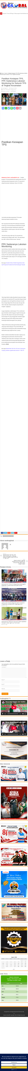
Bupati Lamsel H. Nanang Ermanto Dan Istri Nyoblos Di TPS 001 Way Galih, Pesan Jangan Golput (18, 561)
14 (18, 963)
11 (6, 963)
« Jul (13, 969)
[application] (14, 707)
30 (25, 966)
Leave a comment (6, 91)
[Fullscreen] (25, 713)
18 (6, 964)
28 (18, 966)
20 (14, 964)
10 (3, 963)
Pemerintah (8, 89)
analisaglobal (5, 88)
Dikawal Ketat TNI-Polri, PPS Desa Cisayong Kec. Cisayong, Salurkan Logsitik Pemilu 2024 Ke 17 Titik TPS (10, 556)
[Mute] (23, 713)
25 (6, 966)
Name (3, 679)
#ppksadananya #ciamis (8, 536)
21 (18, 964)
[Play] (2, 713)
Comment (4, 667)
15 (21, 963)
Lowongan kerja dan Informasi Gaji (16, 1011)
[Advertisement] (14, 29)
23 (25, 964)
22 (21, 964)
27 (14, 966)
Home (2, 73)
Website (3, 688)
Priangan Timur (13, 89)
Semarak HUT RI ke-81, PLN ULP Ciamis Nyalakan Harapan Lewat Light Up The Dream (14, 622)
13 (14, 963)
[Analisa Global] (14, 5)
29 (21, 966)
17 (3, 964)
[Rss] (14, 1013)
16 (25, 963)
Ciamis (5, 73)
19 (10, 964)
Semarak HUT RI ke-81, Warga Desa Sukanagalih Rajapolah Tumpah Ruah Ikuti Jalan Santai (14, 584)
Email (3, 684)
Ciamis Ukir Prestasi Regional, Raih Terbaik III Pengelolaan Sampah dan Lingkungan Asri (13, 603)
